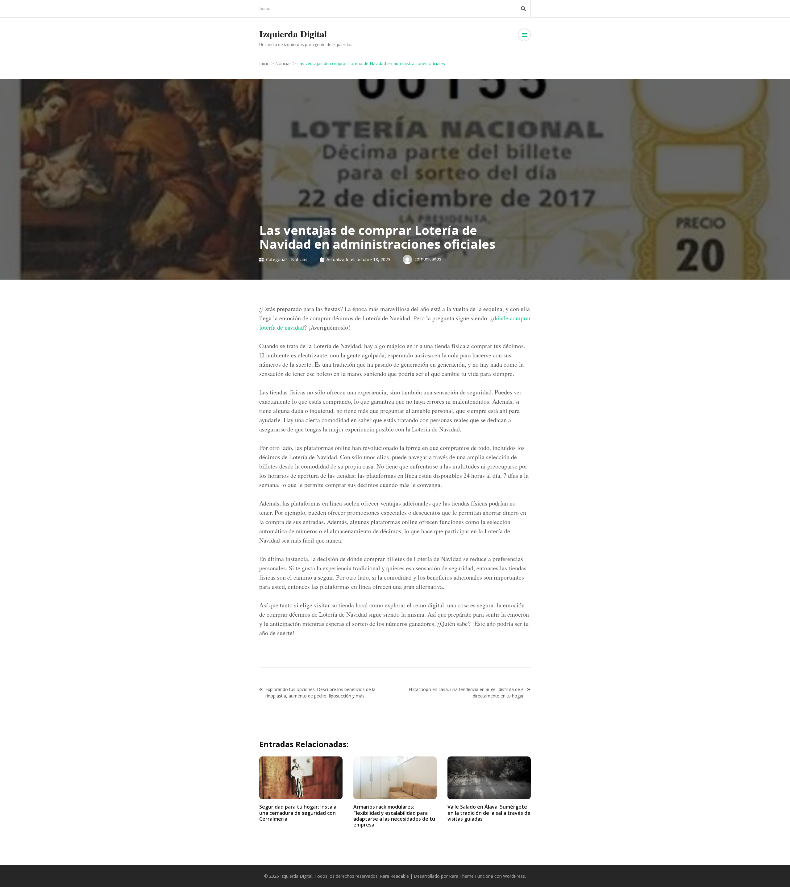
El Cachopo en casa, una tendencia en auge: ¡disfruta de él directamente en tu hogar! (467, 692)
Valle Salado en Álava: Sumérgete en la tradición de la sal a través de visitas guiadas (488, 812)
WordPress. (514, 876)
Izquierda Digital (293, 33)
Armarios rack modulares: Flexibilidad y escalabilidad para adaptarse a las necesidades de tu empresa (394, 815)
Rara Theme (461, 876)
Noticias (299, 259)
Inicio (264, 8)
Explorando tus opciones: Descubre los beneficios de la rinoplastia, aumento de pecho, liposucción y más (320, 692)
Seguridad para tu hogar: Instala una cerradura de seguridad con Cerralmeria (297, 812)
